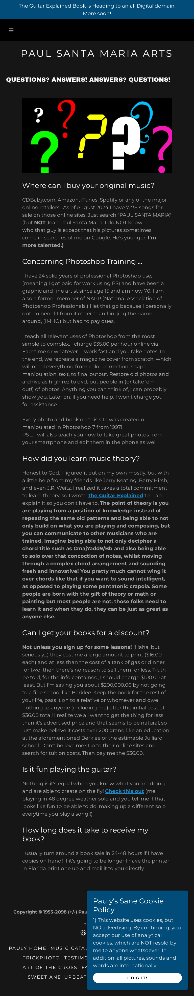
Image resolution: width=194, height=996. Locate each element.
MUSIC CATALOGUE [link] (78, 948)
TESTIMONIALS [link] (85, 958)
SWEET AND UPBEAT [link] (57, 977)
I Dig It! (137, 978)
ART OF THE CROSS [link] (50, 967)
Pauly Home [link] (28, 948)
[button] (11, 30)
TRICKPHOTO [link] (41, 958)
